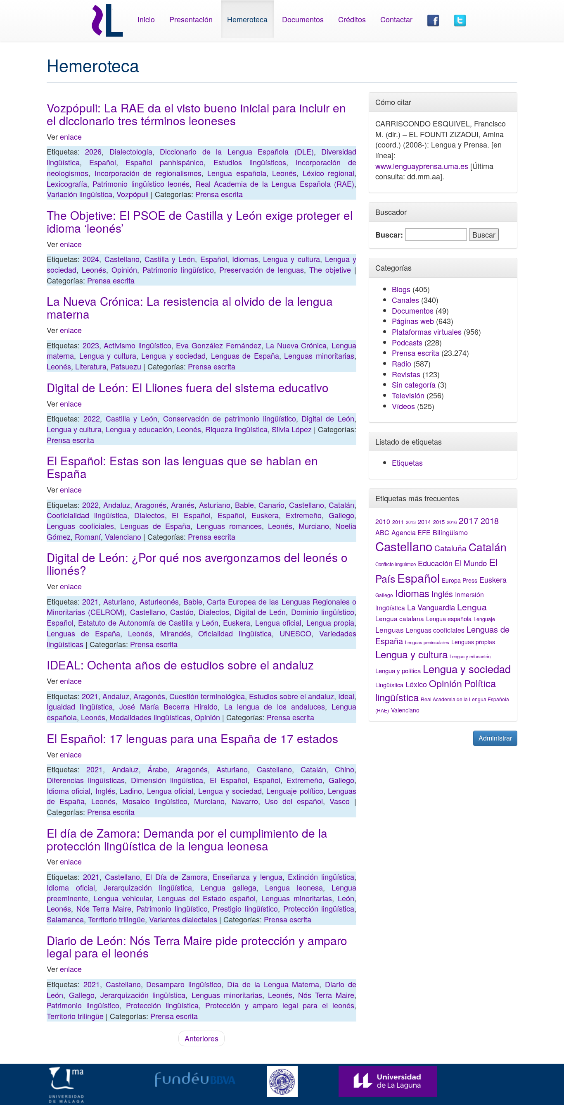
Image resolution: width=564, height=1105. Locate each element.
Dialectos (149, 515)
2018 (490, 520)
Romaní (88, 536)
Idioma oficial (68, 790)
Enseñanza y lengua (247, 876)
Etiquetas (407, 462)
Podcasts (407, 342)
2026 (93, 151)
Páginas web (413, 320)
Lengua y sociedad (173, 355)
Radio (401, 363)
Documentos (303, 19)
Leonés (284, 172)
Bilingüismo (450, 532)
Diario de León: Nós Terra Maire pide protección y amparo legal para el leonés (197, 946)
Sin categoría (414, 384)
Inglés (105, 790)
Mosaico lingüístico (154, 800)
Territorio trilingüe (116, 919)
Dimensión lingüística (167, 779)
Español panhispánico (165, 162)
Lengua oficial (278, 622)
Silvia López (292, 429)
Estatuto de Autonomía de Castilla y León (148, 622)
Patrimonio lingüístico (178, 269)
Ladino (131, 790)
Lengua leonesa (294, 887)
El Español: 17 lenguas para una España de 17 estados (192, 738)
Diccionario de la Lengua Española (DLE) (236, 151)
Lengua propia (330, 622)
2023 (91, 345)
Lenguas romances (229, 525)
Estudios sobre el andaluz (291, 696)
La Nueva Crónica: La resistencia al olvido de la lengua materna (190, 307)
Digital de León (327, 418)
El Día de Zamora (176, 876)
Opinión (124, 269)
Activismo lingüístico (137, 345)
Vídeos (403, 405)
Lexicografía (67, 183)
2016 (452, 522)
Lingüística (389, 684)
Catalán (341, 504)
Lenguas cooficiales (80, 525)
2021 (90, 601)
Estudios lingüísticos (249, 162)
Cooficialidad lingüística (87, 515)
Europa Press (459, 580)
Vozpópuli (132, 193)
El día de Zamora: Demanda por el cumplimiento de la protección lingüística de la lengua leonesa (187, 839)
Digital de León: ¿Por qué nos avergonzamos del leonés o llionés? (197, 563)
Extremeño (304, 515)
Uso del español (294, 800)
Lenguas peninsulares (427, 642)
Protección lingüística (319, 908)
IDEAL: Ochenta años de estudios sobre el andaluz (180, 664)
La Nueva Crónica (296, 345)
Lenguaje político (294, 790)
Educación (435, 562)
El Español (191, 515)
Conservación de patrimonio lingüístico (229, 418)
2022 (91, 418)
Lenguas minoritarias (319, 355)
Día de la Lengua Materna (273, 984)
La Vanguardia (431, 607)
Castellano (122, 258)
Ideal (346, 696)
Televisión (408, 395)
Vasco (339, 800)
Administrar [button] (495, 738)
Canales (405, 299)
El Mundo (471, 562)
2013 (411, 522)
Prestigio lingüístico (245, 908)
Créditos (352, 19)
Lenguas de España (245, 355)
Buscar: (389, 235)
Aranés (182, 504)
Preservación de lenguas (261, 269)
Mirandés (175, 633)
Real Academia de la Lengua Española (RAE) (274, 183)
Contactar (396, 19)
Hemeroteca (247, 19)
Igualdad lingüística (80, 706)
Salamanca (65, 919)
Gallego (341, 515)
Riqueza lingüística (236, 429)
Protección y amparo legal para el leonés (279, 1005)
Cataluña (450, 547)
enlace (71, 136)
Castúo (182, 611)
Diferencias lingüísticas (86, 779)
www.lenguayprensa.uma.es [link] (421, 165)
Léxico (416, 684)
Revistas (406, 374)
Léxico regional (329, 172)
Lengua (472, 606)
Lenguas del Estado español (206, 898)
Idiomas (245, 258)
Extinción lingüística (321, 876)
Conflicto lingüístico (395, 564)
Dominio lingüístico (322, 611)
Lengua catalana (399, 618)
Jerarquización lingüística (148, 887)
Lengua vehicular (123, 898)
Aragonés (150, 504)
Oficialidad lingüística (235, 633)
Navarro (245, 800)
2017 (469, 520)
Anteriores (201, 1038)
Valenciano (123, 536)
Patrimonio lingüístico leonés (141, 183)
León (346, 898)
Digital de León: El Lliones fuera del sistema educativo (188, 387)
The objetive (330, 269)
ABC (382, 532)
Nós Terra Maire (103, 908)
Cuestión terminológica (207, 696)
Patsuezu (126, 366)
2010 (382, 521)
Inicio (146, 19)
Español (102, 162)
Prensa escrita (219, 193)
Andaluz (116, 504)
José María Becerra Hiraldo (168, 706)
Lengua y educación (139, 429)
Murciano (314, 525)
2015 (439, 522)
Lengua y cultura (291, 258)
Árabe (157, 769)
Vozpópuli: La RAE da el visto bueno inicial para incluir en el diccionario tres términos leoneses (196, 114)
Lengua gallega (228, 887)
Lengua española (236, 172)
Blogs (401, 288)
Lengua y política (398, 670)
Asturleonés (159, 601)
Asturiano (214, 504)
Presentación (191, 19)
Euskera (265, 515)
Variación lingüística (79, 193)
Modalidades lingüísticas (149, 717)
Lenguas (389, 629)
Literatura (91, 366)
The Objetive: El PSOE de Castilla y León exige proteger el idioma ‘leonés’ (200, 221)
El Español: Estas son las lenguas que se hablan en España (182, 466)
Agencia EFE (411, 532)
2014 (424, 521)
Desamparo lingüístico (183, 984)
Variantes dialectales (183, 919)
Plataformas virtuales (427, 331)
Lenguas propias (473, 642)
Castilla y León (170, 258)
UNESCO (295, 633)
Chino (344, 769)
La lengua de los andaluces (274, 706)
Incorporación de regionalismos (148, 172)
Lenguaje (484, 619)
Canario (271, 504)
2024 (91, 258)
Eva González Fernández (218, 345)
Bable (244, 504)
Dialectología (130, 151)
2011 (398, 522)
